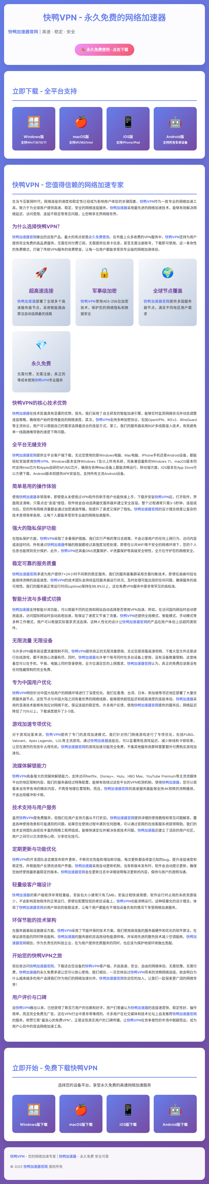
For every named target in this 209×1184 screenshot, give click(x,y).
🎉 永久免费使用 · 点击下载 (104, 49)
